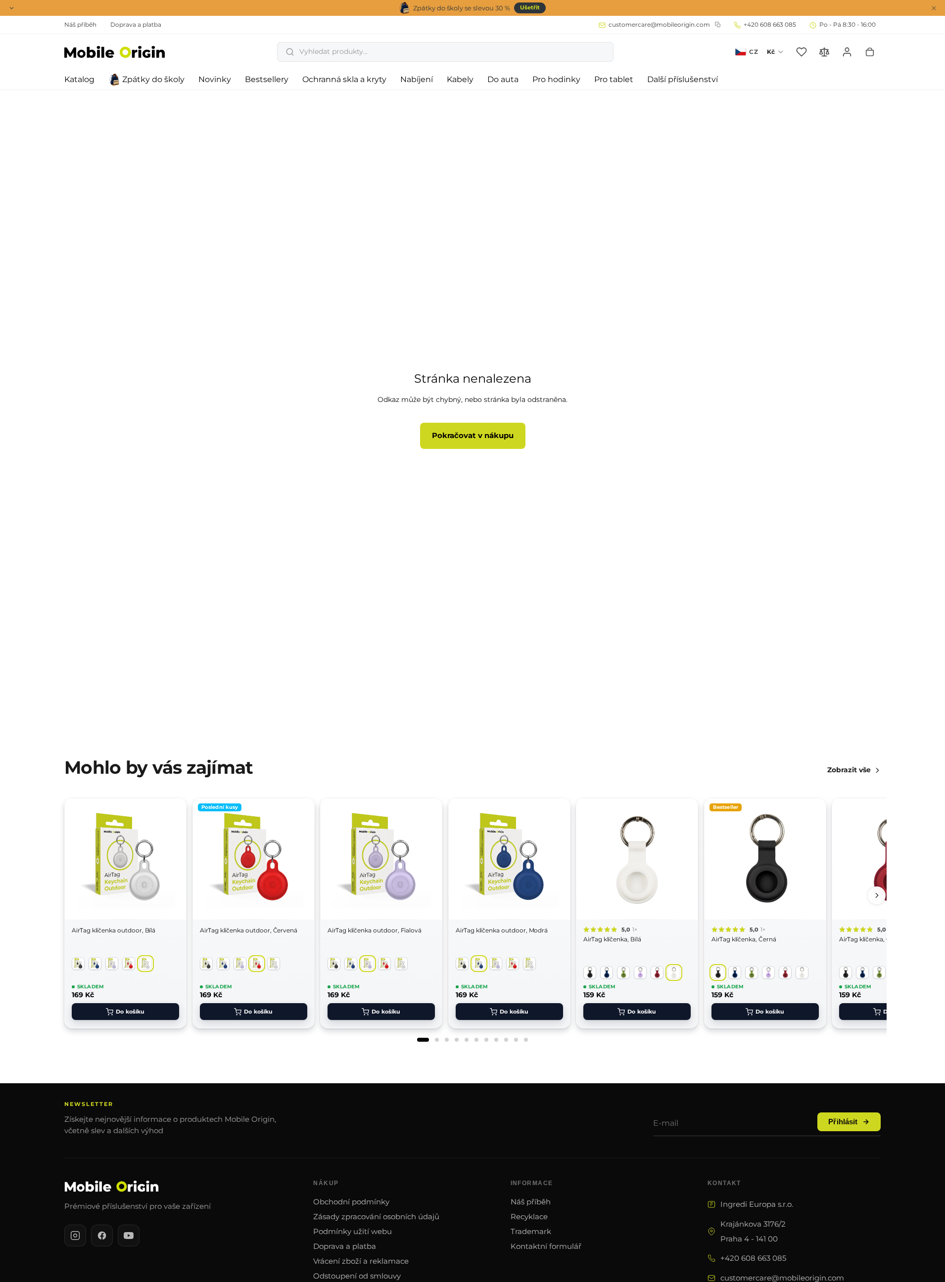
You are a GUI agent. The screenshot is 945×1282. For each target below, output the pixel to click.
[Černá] (78, 963)
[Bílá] (145, 963)
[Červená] (128, 963)
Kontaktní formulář (546, 1246)
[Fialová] (111, 963)
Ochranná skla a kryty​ (344, 79)
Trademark (531, 1231)
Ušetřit (530, 7)
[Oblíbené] (801, 52)
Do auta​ (503, 79)
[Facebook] (102, 1235)
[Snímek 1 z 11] (423, 1040)
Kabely (460, 79)
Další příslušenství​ (682, 79)
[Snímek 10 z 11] (516, 1040)
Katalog (79, 79)
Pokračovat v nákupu (473, 435)
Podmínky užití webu (352, 1231)
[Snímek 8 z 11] (496, 1040)
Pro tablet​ (613, 79)
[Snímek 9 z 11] (506, 1040)
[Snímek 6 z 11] (476, 1040)
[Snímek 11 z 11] (526, 1040)
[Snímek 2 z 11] (437, 1040)
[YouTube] (129, 1235)
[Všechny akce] (11, 7)
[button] (445, 52)
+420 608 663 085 (753, 1258)
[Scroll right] (877, 895)
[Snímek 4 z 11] (457, 1040)
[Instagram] (75, 1235)
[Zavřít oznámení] (933, 7)
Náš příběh (531, 1201)
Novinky (214, 79)
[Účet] (847, 52)
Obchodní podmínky (351, 1201)
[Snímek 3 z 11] (447, 1040)
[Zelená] (623, 972)
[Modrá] (95, 963)
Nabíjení (416, 79)
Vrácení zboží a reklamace (361, 1261)
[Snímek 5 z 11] (467, 1040)
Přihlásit (842, 1122)
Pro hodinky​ (556, 79)
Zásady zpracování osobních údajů (376, 1216)
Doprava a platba (344, 1246)
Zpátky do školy (153, 79)
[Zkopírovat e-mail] (717, 24)
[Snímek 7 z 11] (486, 1040)
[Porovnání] (824, 52)
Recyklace (529, 1216)
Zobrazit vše (849, 770)
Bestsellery (266, 79)
